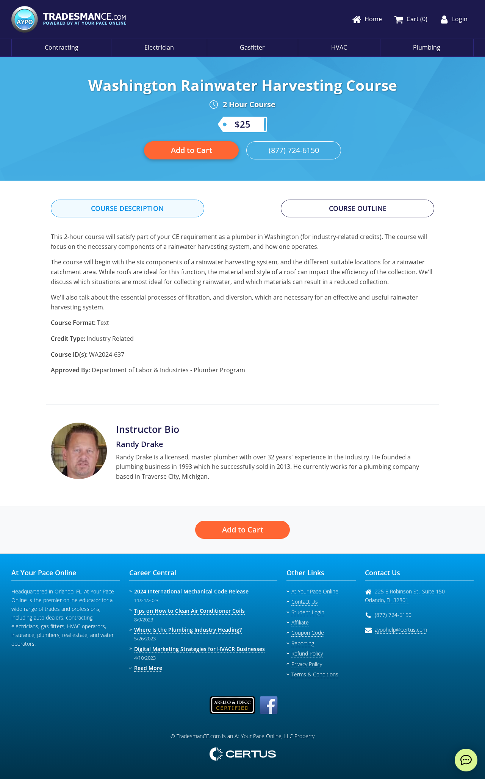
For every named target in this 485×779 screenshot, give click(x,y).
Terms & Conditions (314, 674)
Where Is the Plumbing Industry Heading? (188, 629)
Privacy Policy (306, 664)
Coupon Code (307, 632)
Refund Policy (307, 653)
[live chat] (466, 760)
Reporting (302, 643)
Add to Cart (191, 150)
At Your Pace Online (314, 591)
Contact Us (304, 601)
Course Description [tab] (127, 208)
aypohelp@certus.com (401, 629)
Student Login (307, 612)
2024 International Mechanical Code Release (191, 591)
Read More (148, 667)
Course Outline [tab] (357, 208)
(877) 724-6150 (294, 150)
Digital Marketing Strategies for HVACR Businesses (199, 649)
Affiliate (300, 622)
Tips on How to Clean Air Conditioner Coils (189, 610)
